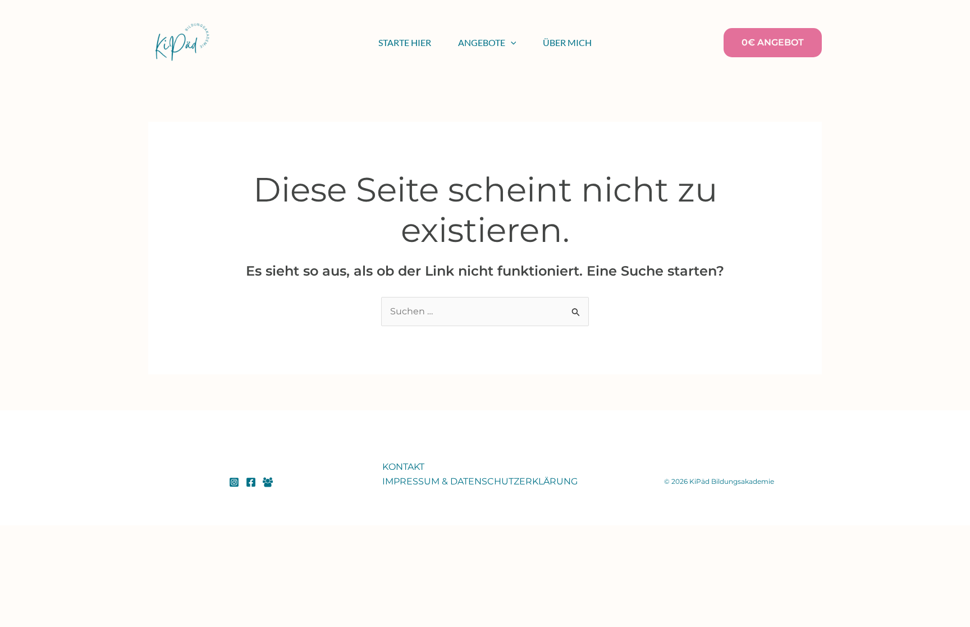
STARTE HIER (404, 42)
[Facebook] (251, 482)
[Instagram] (234, 482)
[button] (510, 42)
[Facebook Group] (268, 482)
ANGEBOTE (481, 42)
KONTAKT (403, 466)
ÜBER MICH (567, 42)
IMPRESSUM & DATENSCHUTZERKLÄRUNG (480, 481)
